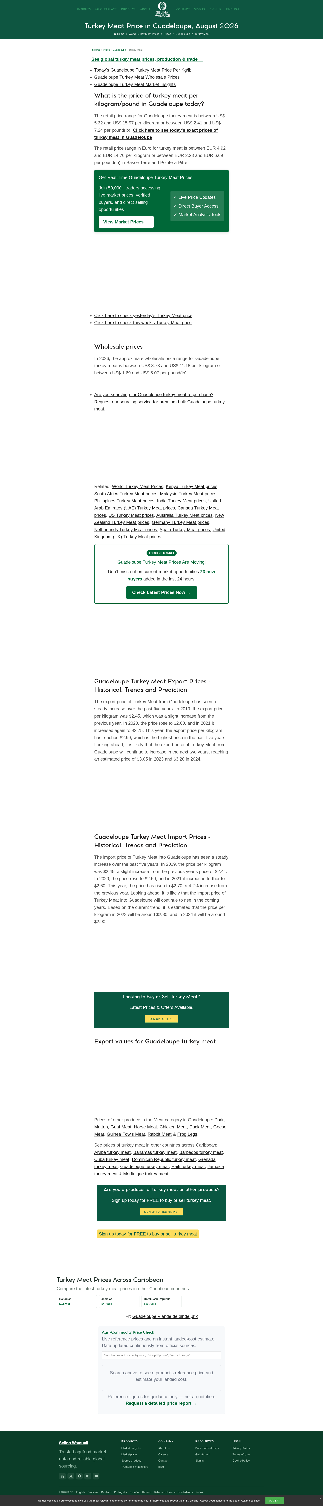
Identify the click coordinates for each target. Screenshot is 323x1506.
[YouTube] (96, 1476)
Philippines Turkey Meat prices (124, 500)
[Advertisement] (162, 269)
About (145, 9)
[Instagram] (87, 1476)
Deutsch (106, 1492)
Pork (219, 1119)
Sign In (199, 9)
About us (164, 1448)
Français (93, 1492)
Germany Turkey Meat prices (180, 522)
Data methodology (207, 1448)
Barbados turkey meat (201, 1152)
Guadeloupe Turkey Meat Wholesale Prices (137, 77)
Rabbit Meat (160, 1134)
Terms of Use (241, 1454)
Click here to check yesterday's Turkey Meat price (143, 315)
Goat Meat (120, 1126)
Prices (167, 33)
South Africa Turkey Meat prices (125, 493)
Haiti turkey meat (188, 1166)
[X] (70, 1476)
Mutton (101, 1126)
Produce (128, 9)
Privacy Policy (241, 1448)
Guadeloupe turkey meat (144, 1166)
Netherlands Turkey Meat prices (125, 529)
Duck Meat (200, 1126)
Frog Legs (187, 1134)
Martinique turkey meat (145, 1173)
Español (134, 1492)
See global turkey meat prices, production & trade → (147, 59)
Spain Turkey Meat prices (185, 529)
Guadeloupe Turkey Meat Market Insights (135, 84)
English (232, 9)
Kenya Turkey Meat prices (191, 486)
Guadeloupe (183, 33)
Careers (163, 1454)
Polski (199, 1492)
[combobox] (161, 1355)
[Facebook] (79, 1476)
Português (120, 1492)
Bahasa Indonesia (165, 1492)
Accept (274, 1500)
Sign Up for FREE (161, 1018)
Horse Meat (145, 1126)
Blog (161, 1466)
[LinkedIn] (62, 1476)
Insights (84, 9)
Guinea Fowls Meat (126, 1134)
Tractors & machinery (134, 1466)
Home (120, 33)
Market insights (131, 1448)
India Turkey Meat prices (181, 500)
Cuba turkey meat (111, 1159)
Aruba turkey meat (112, 1152)
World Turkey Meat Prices (144, 33)
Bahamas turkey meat (155, 1152)
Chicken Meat (173, 1126)
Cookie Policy (241, 1460)
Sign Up (216, 9)
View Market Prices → (126, 221)
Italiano (146, 1492)
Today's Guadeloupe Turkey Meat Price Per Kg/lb (142, 69)
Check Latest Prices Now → (161, 592)
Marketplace (106, 9)
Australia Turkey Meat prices (184, 515)
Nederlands (186, 1492)
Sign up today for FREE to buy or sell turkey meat (148, 1233)
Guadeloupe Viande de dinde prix (165, 1316)
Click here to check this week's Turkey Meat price (143, 322)
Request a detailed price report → (161, 1403)
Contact (183, 9)
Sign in (199, 1460)
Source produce (131, 1460)
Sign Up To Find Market (161, 1211)
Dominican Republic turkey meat (164, 1159)
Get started (202, 1454)
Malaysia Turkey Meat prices (188, 493)
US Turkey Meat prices (131, 515)
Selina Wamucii (73, 1442)
